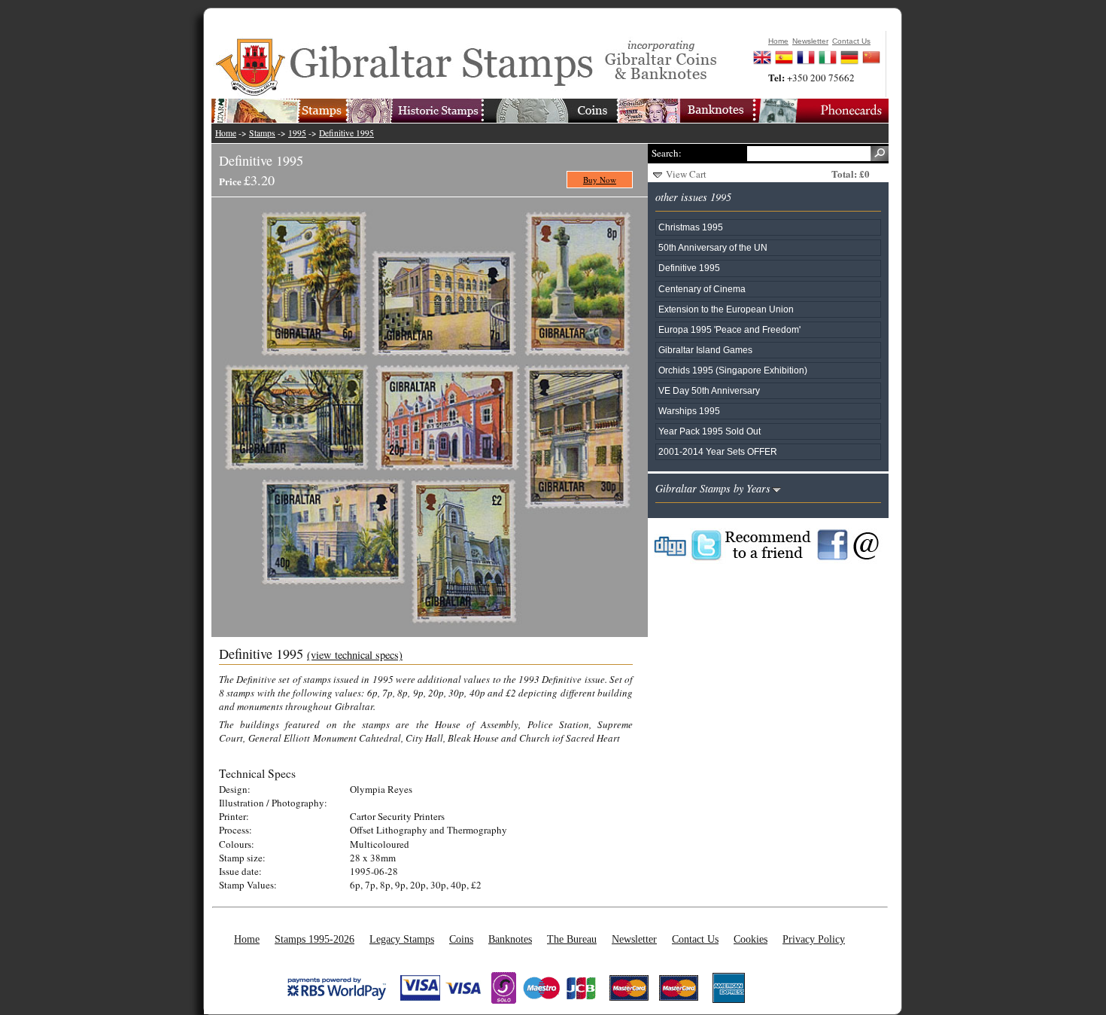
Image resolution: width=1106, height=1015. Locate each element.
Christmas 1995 (690, 227)
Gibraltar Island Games (705, 350)
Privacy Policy (813, 939)
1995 (297, 133)
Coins (461, 939)
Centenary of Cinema (702, 289)
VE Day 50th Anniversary (709, 390)
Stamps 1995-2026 (314, 939)
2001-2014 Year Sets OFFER (717, 451)
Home (225, 133)
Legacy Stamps (401, 939)
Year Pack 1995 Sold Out (709, 431)
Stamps (262, 133)
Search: (667, 153)
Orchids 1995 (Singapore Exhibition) (732, 370)
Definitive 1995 (346, 133)
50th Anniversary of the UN (712, 247)
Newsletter (634, 939)
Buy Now (599, 179)
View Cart (686, 174)
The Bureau (572, 939)
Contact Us (695, 939)
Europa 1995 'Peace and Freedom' (729, 329)
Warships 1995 (689, 411)
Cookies (750, 939)
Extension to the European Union (726, 309)
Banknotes (510, 939)
